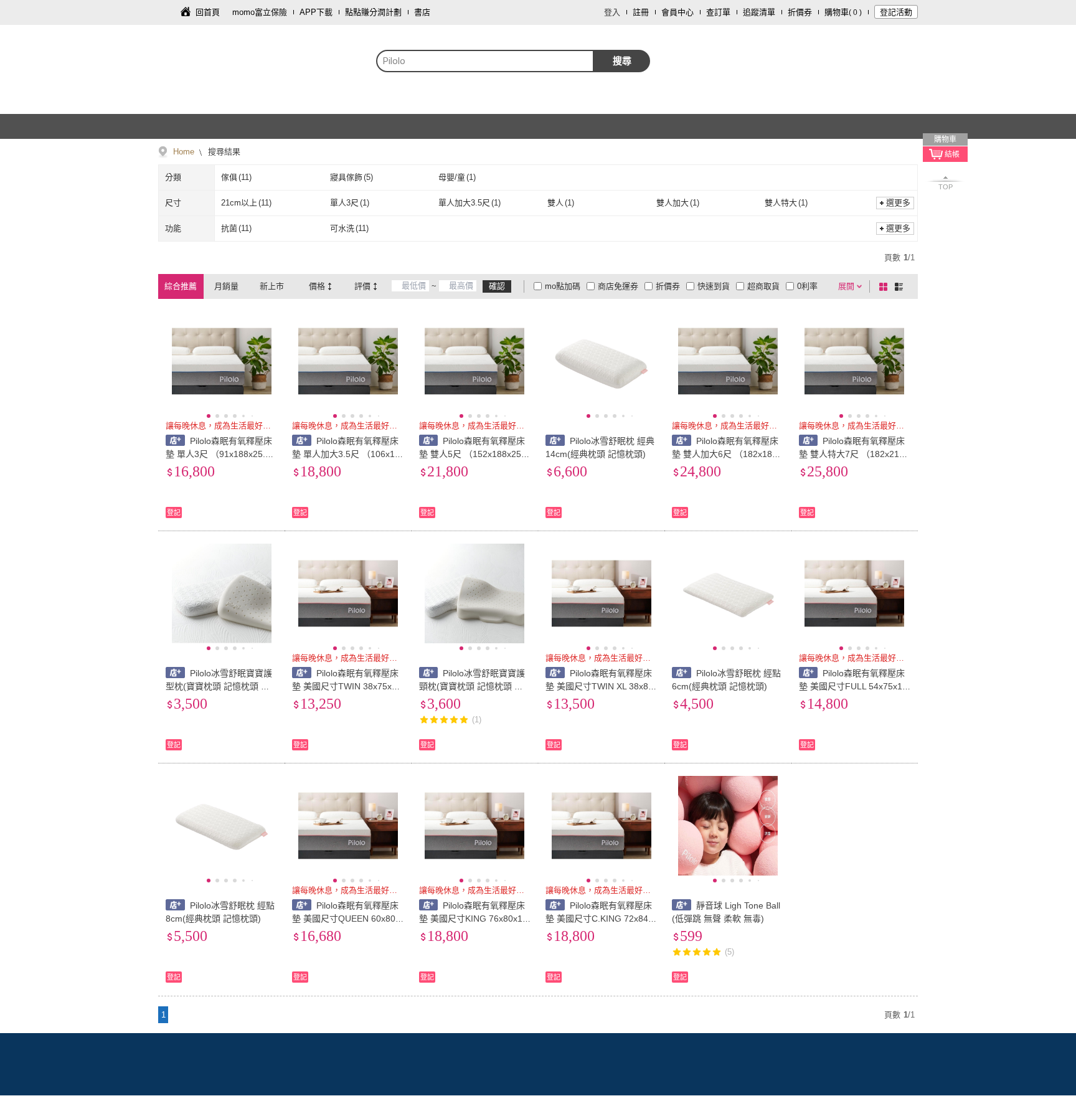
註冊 (641, 12)
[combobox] (485, 61)
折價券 (800, 12)
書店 (422, 12)
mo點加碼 (562, 286)
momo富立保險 (259, 12)
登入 (612, 12)
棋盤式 (885, 286)
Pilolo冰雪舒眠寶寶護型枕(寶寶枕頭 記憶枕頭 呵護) (219, 686)
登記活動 (896, 12)
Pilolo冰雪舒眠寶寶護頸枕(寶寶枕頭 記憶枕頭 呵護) (472, 686)
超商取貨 (763, 286)
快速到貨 (713, 286)
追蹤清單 (759, 12)
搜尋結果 (222, 151)
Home (183, 151)
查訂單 (718, 12)
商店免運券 (618, 286)
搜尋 (622, 60)
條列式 (901, 286)
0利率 (807, 286)
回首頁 (208, 12)
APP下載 (316, 12)
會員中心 (677, 12)
